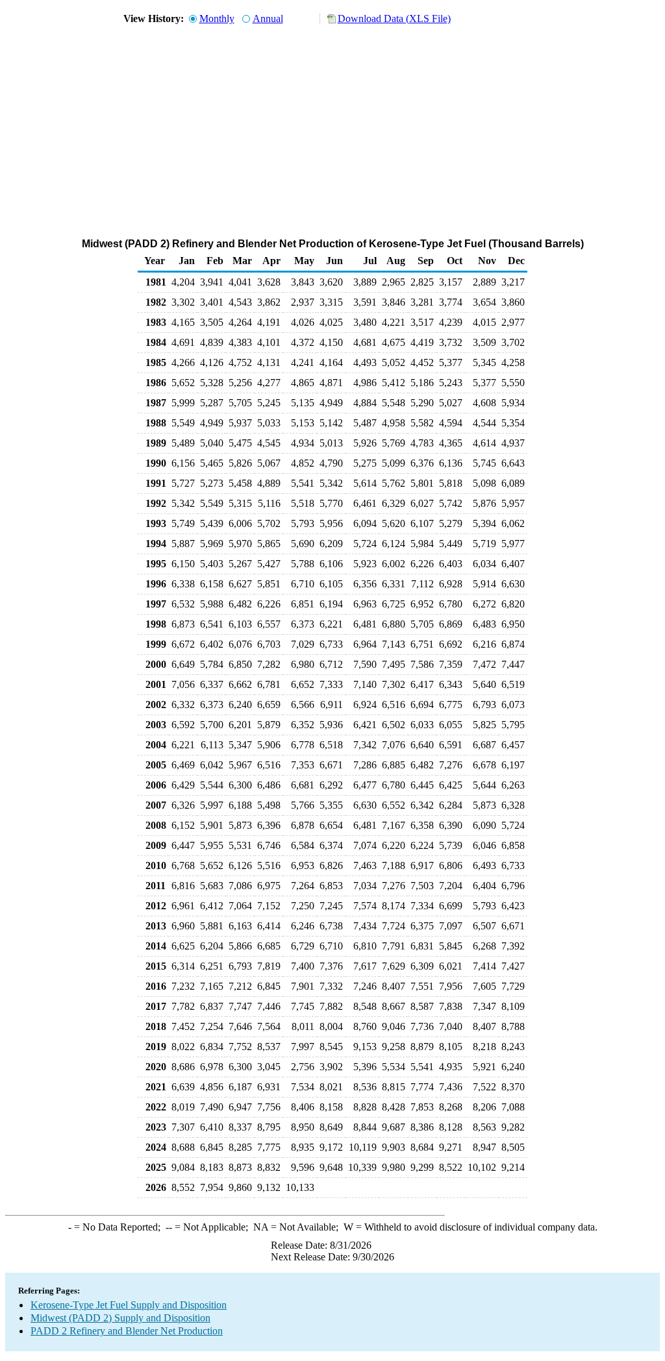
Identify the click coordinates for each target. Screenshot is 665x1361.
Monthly (216, 18)
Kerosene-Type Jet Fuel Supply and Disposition (129, 1304)
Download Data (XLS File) (394, 18)
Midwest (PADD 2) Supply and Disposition (120, 1317)
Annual (268, 18)
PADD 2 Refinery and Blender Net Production (127, 1330)
